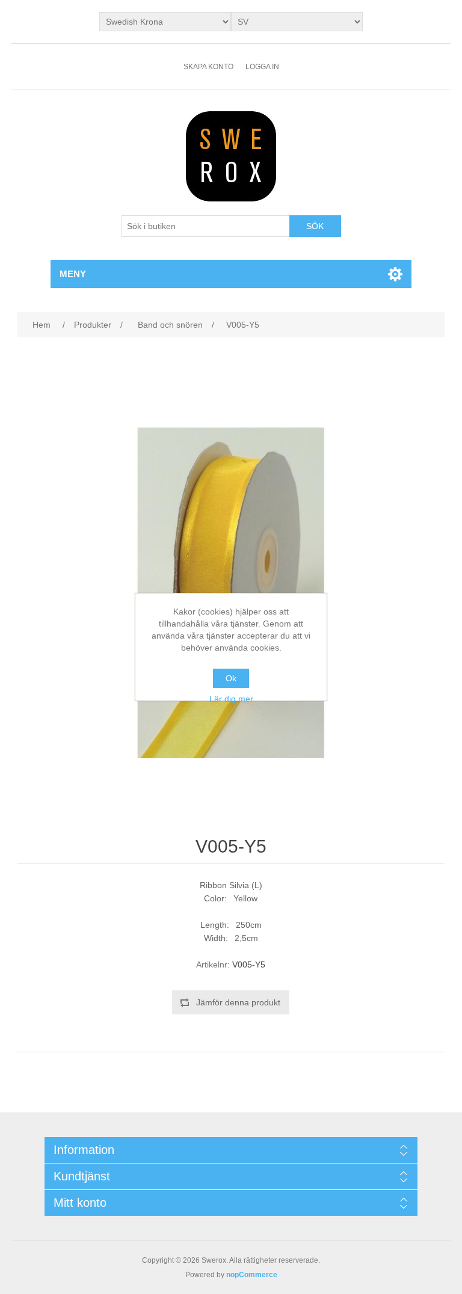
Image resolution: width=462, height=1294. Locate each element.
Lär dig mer (231, 699)
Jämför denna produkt (238, 1002)
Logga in (262, 67)
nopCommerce (251, 1275)
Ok (231, 678)
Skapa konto (208, 67)
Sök (315, 226)
